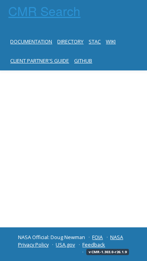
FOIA (97, 237)
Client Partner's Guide (39, 60)
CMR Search (44, 11)
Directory (70, 41)
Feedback (93, 244)
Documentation (31, 41)
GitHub (83, 60)
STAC (95, 41)
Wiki (111, 41)
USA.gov (65, 244)
